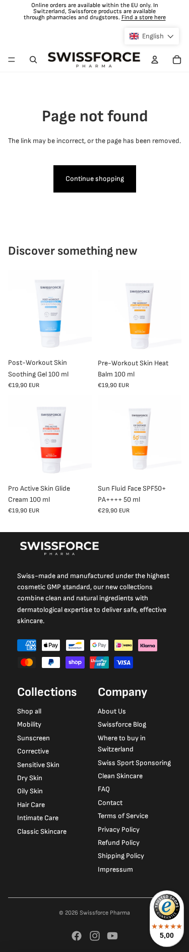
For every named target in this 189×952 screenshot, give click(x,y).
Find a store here (143, 17)
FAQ (104, 789)
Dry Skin (29, 778)
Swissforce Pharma (105, 913)
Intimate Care (37, 818)
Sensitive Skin (38, 764)
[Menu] (11, 59)
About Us (112, 711)
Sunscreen (33, 738)
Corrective (33, 751)
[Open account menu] (155, 60)
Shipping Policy (121, 855)
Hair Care (31, 804)
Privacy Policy (119, 829)
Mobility (29, 724)
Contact (110, 802)
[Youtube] (112, 936)
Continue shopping (95, 178)
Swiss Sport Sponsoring (134, 762)
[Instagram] (95, 936)
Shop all (29, 711)
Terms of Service (123, 816)
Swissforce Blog (122, 724)
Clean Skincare (120, 776)
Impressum (115, 869)
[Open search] (33, 60)
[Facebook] (77, 936)
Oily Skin (30, 791)
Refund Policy (119, 842)
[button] (151, 36)
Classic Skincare (42, 831)
